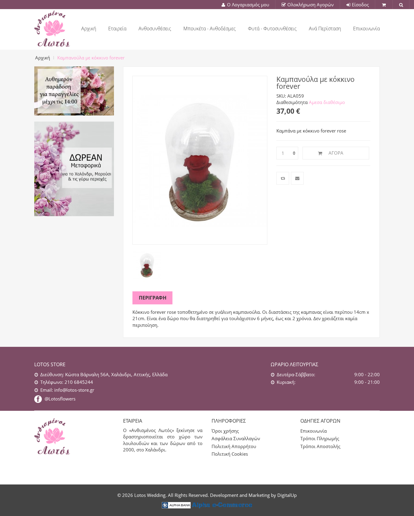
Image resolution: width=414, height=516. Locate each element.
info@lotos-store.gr (67, 390)
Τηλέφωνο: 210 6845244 (66, 382)
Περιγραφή (152, 297)
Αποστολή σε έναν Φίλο (297, 178)
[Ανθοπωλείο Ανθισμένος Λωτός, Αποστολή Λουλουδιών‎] (52, 27)
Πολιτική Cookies (230, 454)
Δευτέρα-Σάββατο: (296, 374)
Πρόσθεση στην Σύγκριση (282, 178)
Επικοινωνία (313, 431)
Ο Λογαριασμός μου (248, 5)
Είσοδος (360, 5)
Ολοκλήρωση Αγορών (310, 5)
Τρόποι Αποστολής (320, 446)
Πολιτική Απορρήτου (234, 446)
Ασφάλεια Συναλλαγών (236, 438)
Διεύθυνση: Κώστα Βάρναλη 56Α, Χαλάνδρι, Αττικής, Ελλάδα (104, 374)
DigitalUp (287, 495)
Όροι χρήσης (225, 431)
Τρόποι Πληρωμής (319, 438)
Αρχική (42, 58)
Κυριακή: (286, 382)
